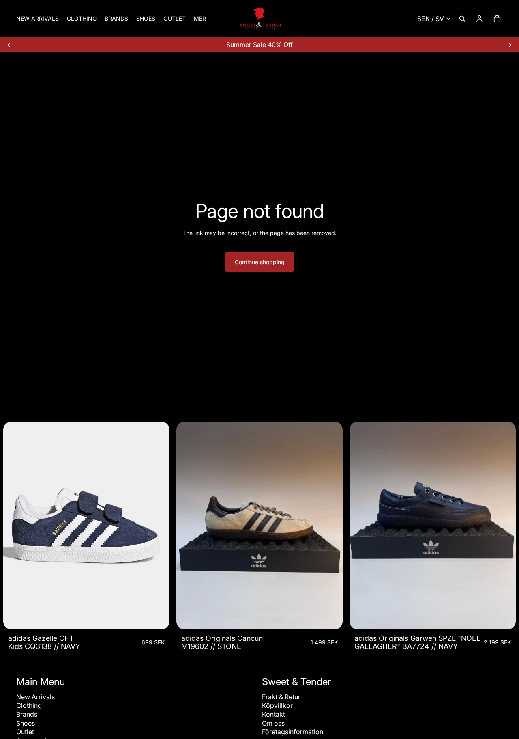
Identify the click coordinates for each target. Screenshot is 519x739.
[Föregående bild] (9, 45)
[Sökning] (462, 19)
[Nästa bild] (510, 45)
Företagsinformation (292, 732)
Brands (26, 714)
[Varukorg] (497, 19)
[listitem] (200, 18)
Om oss (273, 723)
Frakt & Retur (281, 697)
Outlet (25, 732)
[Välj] (157, 617)
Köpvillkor (277, 705)
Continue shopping (260, 262)
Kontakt (273, 714)
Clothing (29, 705)
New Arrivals (35, 697)
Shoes (25, 723)
